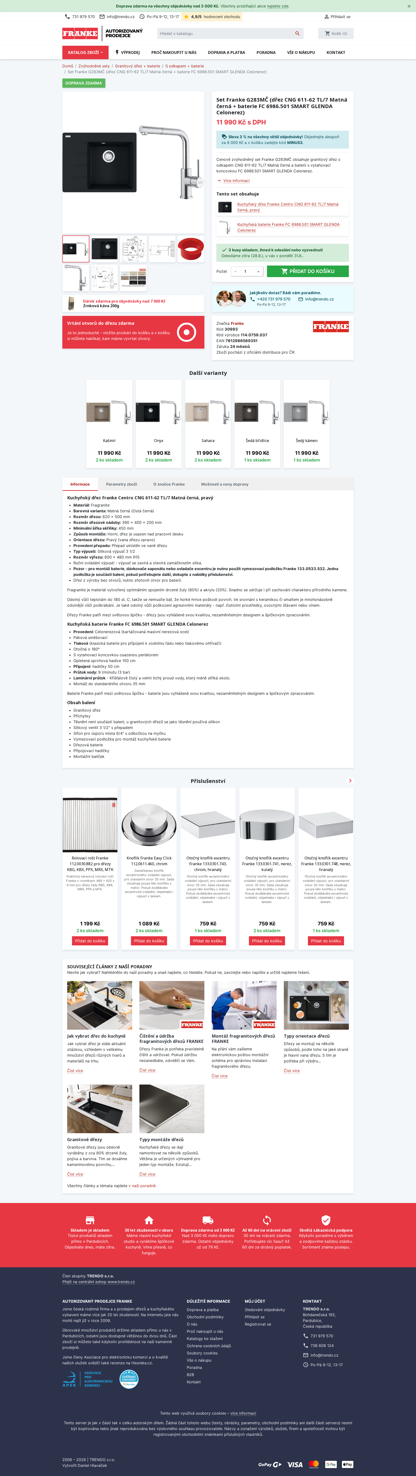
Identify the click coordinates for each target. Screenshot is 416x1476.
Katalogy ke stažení (205, 1338)
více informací (243, 1413)
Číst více (75, 1070)
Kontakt (336, 52)
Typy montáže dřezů (161, 1139)
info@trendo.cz (117, 17)
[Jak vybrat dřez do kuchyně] (99, 1005)
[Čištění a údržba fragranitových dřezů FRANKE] (171, 1005)
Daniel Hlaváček (92, 1465)
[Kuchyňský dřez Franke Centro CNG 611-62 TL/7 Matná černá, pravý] (225, 207)
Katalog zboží (84, 52)
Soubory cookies (202, 1353)
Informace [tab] (80, 484)
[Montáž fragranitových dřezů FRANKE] (244, 1005)
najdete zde (277, 6)
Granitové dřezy (84, 1139)
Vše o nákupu (301, 52)
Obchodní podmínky (205, 1316)
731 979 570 (80, 17)
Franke (237, 323)
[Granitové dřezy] (99, 1109)
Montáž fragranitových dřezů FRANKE (243, 1038)
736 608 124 (322, 1345)
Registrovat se (258, 1324)
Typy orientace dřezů (307, 1036)
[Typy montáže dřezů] (171, 1109)
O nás (192, 1324)
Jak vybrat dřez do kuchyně (96, 1036)
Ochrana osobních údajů (209, 1345)
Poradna (266, 52)
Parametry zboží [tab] (121, 484)
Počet (221, 271)
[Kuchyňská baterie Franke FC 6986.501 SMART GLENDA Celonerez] (225, 227)
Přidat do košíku (308, 271)
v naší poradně (142, 1185)
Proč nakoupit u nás (173, 52)
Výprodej (127, 52)
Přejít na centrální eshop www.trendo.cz (98, 1281)
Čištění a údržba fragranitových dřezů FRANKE (171, 1038)
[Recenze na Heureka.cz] (129, 1381)
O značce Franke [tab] (169, 484)
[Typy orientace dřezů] (316, 1005)
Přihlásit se (255, 1316)
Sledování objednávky (265, 1309)
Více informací (236, 180)
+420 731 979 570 (273, 299)
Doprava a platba (226, 52)
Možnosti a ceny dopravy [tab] (224, 484)
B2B (190, 1374)
